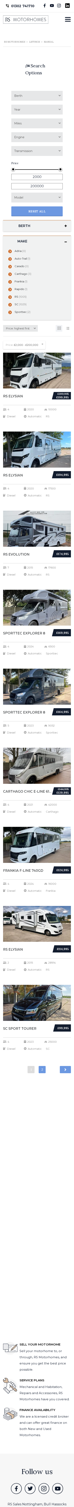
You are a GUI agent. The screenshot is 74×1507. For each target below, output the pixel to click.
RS (21, 296)
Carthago (23, 273)
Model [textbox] (18, 197)
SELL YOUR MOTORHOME (40, 1344)
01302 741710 (22, 6)
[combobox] (37, 96)
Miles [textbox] (18, 123)
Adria (20, 251)
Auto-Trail (22, 258)
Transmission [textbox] (23, 151)
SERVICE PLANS (32, 1380)
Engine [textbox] (19, 137)
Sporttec (22, 312)
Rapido (21, 289)
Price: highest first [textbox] (18, 328)
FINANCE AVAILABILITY (37, 1410)
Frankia (21, 281)
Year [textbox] (17, 109)
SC (21, 304)
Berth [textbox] (18, 96)
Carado (22, 266)
